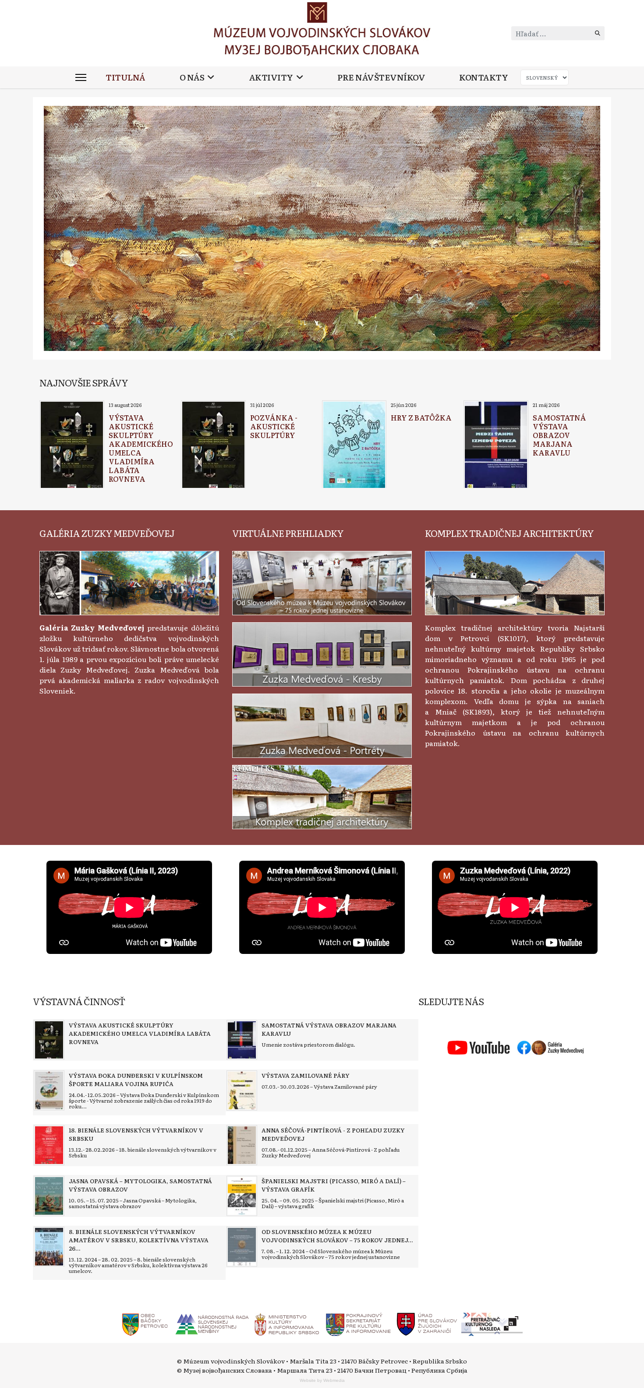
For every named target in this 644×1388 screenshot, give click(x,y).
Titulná (125, 77)
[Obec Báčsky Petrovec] (145, 1323)
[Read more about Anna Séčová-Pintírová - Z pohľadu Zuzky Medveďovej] (242, 1145)
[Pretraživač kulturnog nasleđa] (492, 1323)
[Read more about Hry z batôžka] (354, 445)
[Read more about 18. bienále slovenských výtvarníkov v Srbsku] (49, 1145)
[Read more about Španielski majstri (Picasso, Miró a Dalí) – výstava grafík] (242, 1196)
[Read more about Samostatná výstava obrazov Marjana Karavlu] (496, 445)
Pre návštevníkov (381, 77)
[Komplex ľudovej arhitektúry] (515, 581)
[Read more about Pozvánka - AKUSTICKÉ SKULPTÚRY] (213, 445)
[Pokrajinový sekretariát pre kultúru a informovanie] (358, 1323)
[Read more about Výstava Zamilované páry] (242, 1090)
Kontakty (483, 77)
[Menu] (80, 77)
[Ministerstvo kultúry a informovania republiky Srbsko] (286, 1323)
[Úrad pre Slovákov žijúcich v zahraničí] (427, 1323)
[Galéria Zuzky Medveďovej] (129, 581)
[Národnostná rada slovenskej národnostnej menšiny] (211, 1323)
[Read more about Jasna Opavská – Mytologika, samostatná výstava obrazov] (49, 1196)
